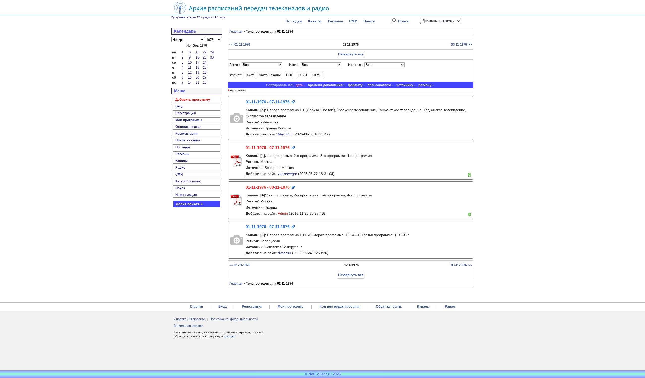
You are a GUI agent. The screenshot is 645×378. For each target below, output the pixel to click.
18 (197, 67)
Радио (180, 167)
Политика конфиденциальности (234, 319)
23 (204, 57)
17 (197, 62)
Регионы (335, 21)
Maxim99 (285, 134)
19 (197, 72)
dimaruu (284, 253)
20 (197, 77)
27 (204, 77)
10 (190, 62)
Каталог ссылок (188, 181)
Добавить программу (438, 21)
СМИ (353, 21)
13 (190, 77)
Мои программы (188, 120)
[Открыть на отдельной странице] (293, 102)
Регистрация (252, 306)
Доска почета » (189, 204)
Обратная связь (389, 306)
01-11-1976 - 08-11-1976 (268, 187)
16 (197, 57)
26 (204, 72)
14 (190, 82)
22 (204, 52)
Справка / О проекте (189, 319)
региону (424, 85)
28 (204, 82)
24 (204, 62)
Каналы (315, 21)
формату (355, 85)
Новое (369, 21)
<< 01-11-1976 (239, 44)
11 (189, 67)
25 (204, 67)
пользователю (379, 85)
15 (197, 52)
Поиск (403, 21)
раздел (229, 336)
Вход (222, 306)
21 (197, 82)
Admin (283, 213)
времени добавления (325, 85)
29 (212, 52)
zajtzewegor (287, 174)
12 (190, 72)
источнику (404, 85)
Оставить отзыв (188, 127)
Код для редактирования (340, 306)
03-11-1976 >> (461, 44)
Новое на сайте (187, 140)
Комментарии (186, 133)
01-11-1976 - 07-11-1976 (268, 102)
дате (299, 85)
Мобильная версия (188, 326)
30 (212, 57)
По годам (294, 21)
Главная (235, 31)
